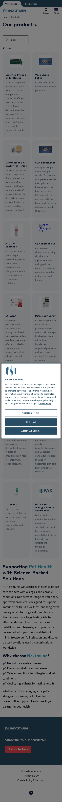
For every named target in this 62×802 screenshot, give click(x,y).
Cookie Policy (45, 403)
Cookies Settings (31, 413)
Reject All (31, 422)
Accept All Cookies (31, 431)
